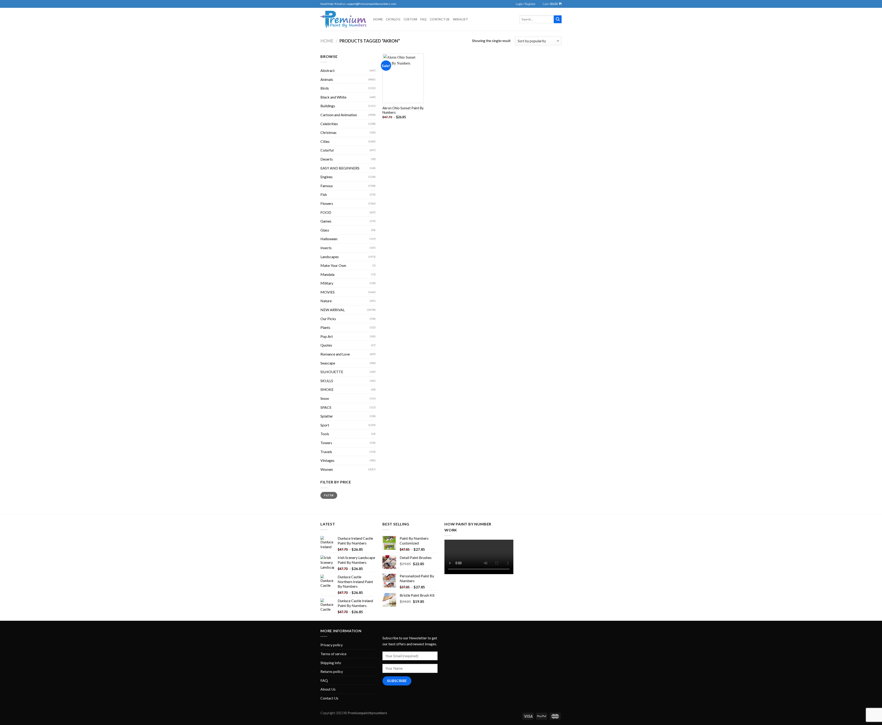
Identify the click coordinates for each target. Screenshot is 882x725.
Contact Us (440, 19)
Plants (325, 327)
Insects (326, 247)
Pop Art (326, 336)
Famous (326, 185)
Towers (326, 442)
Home (378, 19)
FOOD (325, 212)
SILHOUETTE (331, 372)
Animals (326, 79)
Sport (324, 425)
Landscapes (329, 256)
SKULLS (326, 380)
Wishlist (460, 19)
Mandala (327, 274)
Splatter (326, 416)
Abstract (327, 70)
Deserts (326, 159)
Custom (410, 19)
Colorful (327, 150)
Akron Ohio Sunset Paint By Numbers (403, 110)
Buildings (327, 106)
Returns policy (331, 671)
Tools (324, 434)
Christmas (328, 132)
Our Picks (328, 318)
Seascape (327, 363)
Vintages (327, 460)
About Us (328, 689)
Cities (325, 141)
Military (326, 283)
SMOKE (327, 389)
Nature (326, 301)
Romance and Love (335, 354)
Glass (324, 230)
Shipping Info (330, 662)
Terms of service (333, 654)
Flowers (326, 203)
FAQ (423, 19)
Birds (324, 88)
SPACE (325, 407)
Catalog (393, 19)
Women (326, 469)
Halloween (328, 239)
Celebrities (329, 123)
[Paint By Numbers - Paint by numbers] (343, 19)
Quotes (326, 345)
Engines (326, 177)
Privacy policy (331, 645)
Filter (329, 495)
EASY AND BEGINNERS (339, 168)
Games (325, 221)
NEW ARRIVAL (332, 309)
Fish (323, 194)
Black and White (333, 97)
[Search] (558, 19)
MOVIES (327, 292)
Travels (326, 451)
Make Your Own (333, 265)
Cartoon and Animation (338, 115)
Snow (324, 398)
